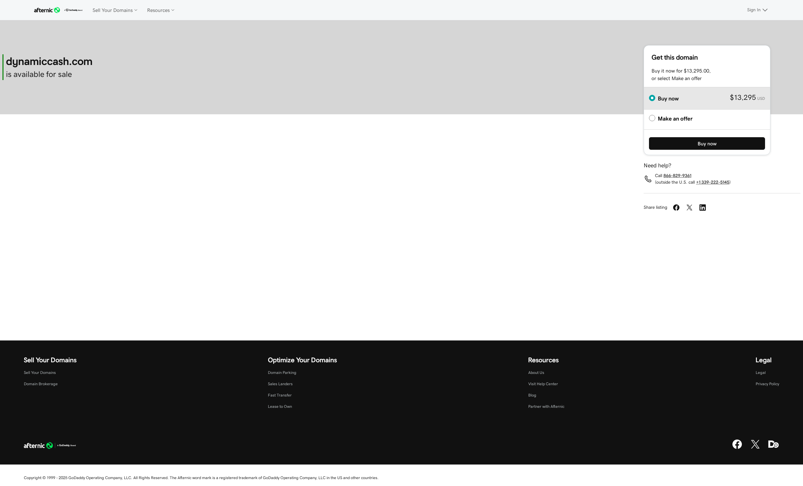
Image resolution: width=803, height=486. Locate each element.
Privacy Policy (767, 384)
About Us (536, 372)
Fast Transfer (280, 395)
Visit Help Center (543, 384)
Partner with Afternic (546, 406)
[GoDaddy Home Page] (50, 446)
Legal (761, 372)
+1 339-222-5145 (712, 182)
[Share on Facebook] (676, 207)
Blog (532, 395)
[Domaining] (773, 448)
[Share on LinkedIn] (702, 207)
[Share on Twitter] (689, 207)
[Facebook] (737, 448)
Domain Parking (282, 372)
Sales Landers (280, 384)
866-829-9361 (677, 175)
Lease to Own (280, 406)
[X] (755, 448)
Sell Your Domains (40, 372)
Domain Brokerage (41, 384)
